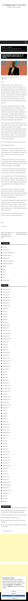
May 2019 (5, 374)
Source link (3, 226)
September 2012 (7, 432)
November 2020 (6, 333)
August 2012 (6, 435)
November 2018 (6, 388)
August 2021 (6, 308)
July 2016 (5, 410)
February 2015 (6, 427)
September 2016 (7, 405)
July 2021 (5, 311)
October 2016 (6, 402)
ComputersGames (6, 255)
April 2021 (5, 319)
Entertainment (6, 258)
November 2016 (6, 399)
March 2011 (5, 474)
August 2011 (6, 468)
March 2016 (5, 421)
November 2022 (6, 289)
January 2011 (6, 479)
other (3, 272)
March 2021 (5, 322)
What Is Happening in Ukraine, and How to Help (14, 515)
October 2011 (6, 463)
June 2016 (5, 413)
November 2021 (6, 300)
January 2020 (6, 355)
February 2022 (6, 292)
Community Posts (14, 5)
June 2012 (5, 441)
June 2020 (5, 344)
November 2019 (6, 361)
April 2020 (5, 347)
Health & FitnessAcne (7, 263)
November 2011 (6, 460)
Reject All (13, 593)
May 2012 (5, 443)
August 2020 (6, 341)
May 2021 (5, 316)
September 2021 (7, 305)
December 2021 (6, 297)
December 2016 (6, 396)
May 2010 (5, 501)
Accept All (14, 595)
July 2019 (5, 372)
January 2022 (6, 294)
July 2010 (5, 496)
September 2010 (7, 490)
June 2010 (5, 498)
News (3, 269)
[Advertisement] (14, 23)
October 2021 (6, 303)
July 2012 (5, 438)
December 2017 (6, 391)
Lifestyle (5, 78)
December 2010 (6, 482)
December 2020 (6, 330)
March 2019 (5, 380)
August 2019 (6, 369)
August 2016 (6, 407)
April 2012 (5, 446)
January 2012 (6, 454)
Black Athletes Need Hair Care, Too (11, 517)
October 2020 (6, 336)
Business (4, 247)
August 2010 (6, 493)
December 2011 (6, 457)
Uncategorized (6, 280)
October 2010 (6, 487)
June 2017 (5, 394)
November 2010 (6, 485)
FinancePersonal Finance (8, 261)
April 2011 (5, 471)
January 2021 (6, 328)
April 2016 (5, 418)
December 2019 (6, 358)
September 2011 (7, 465)
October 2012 (6, 430)
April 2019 (5, 377)
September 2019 (7, 366)
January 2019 (6, 383)
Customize (13, 591)
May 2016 (5, 416)
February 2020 (6, 352)
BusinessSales (5, 250)
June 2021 (5, 314)
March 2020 (5, 350)
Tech (3, 277)
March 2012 (5, 449)
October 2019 (6, 363)
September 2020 (7, 339)
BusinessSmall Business (8, 252)
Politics (4, 274)
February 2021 (6, 325)
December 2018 (6, 385)
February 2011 (6, 476)
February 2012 (6, 452)
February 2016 (6, 424)
